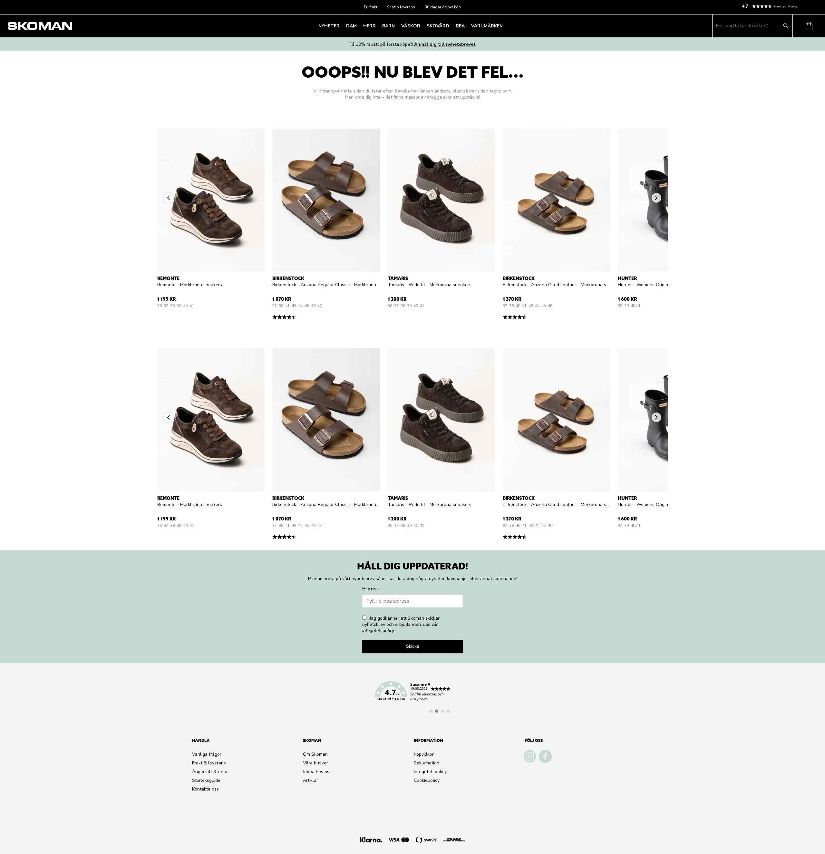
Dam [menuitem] (351, 26)
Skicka (412, 646)
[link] (412, 694)
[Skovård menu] (451, 25)
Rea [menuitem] (460, 26)
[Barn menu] (397, 25)
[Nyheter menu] (342, 25)
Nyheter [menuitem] (329, 26)
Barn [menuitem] (388, 26)
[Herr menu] (378, 25)
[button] (781, 6)
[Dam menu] (359, 25)
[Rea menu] (467, 25)
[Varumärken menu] (505, 25)
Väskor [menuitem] (410, 26)
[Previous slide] (165, 380)
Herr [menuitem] (369, 26)
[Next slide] (660, 380)
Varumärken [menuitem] (487, 26)
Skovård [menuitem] (438, 26)
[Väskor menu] (422, 25)
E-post (370, 589)
